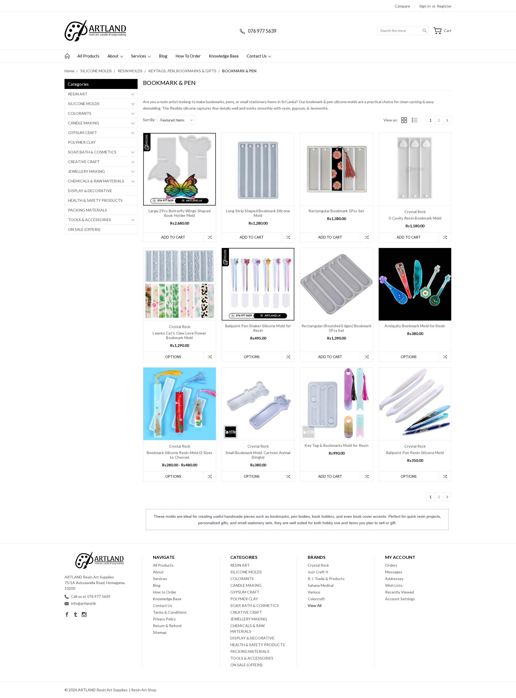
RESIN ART (77, 94)
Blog (163, 55)
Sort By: (149, 120)
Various (314, 592)
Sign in (425, 6)
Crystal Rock (318, 565)
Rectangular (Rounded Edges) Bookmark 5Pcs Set (336, 328)
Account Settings (400, 598)
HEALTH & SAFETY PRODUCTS (95, 200)
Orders (391, 565)
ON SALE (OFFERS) (84, 229)
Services (139, 55)
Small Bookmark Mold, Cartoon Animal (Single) (258, 454)
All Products (88, 55)
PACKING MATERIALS (87, 210)
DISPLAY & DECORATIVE (90, 190)
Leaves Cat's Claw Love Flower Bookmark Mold (179, 335)
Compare (402, 6)
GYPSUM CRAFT (82, 132)
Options (173, 357)
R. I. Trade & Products (326, 578)
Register (444, 6)
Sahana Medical (321, 585)
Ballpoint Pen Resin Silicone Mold (415, 452)
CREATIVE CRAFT (84, 161)
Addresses (394, 578)
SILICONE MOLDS (83, 103)
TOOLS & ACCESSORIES (89, 219)
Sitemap (160, 632)
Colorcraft (316, 598)
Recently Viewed (399, 592)
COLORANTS (79, 113)
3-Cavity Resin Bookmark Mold (415, 218)
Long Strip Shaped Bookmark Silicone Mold (258, 213)
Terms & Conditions (170, 612)
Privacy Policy (164, 619)
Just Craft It (318, 572)
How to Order (188, 55)
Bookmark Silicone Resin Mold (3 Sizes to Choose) (179, 454)
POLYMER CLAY (82, 142)
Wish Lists (394, 585)
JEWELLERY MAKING (86, 171)
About (113, 55)
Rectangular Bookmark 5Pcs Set (336, 210)
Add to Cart (173, 237)
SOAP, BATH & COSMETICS (92, 152)
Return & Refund (167, 625)
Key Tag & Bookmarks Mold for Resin (336, 445)
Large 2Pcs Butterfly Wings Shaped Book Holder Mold (179, 213)
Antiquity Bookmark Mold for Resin (415, 325)
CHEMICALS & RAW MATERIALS (96, 181)
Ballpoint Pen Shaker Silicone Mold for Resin (258, 328)
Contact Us (257, 55)
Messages (393, 572)
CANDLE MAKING (83, 123)
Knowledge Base (224, 55)
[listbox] (176, 120)
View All (314, 605)
